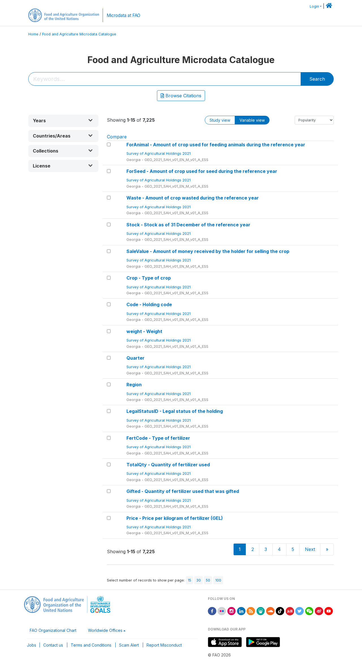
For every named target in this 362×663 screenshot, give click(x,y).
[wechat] (309, 610)
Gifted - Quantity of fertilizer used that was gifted (182, 491)
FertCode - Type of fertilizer (158, 438)
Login (314, 6)
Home (33, 34)
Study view (220, 120)
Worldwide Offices (105, 630)
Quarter (135, 358)
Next (310, 549)
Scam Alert (129, 645)
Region (134, 384)
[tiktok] (280, 610)
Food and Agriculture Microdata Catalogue (79, 34)
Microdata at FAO (123, 15)
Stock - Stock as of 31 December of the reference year (188, 225)
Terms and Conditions (91, 645)
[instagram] (231, 610)
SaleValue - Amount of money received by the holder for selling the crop (207, 251)
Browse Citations (182, 95)
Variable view (252, 120)
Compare (117, 137)
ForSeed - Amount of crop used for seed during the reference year (201, 171)
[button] (63, 120)
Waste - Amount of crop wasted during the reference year (192, 198)
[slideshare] (261, 610)
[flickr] (221, 610)
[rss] (251, 610)
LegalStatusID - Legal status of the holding (174, 411)
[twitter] (299, 610)
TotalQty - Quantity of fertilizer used (168, 464)
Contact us (53, 645)
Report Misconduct (164, 645)
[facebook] (212, 610)
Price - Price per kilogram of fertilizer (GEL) (174, 518)
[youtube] (328, 610)
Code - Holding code (149, 304)
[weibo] (319, 610)
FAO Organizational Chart (53, 630)
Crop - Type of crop (148, 278)
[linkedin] (241, 610)
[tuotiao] (290, 610)
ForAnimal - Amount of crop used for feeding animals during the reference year (215, 144)
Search (317, 79)
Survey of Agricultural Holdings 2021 (159, 153)
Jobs (31, 645)
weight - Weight (144, 331)
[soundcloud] (270, 610)
